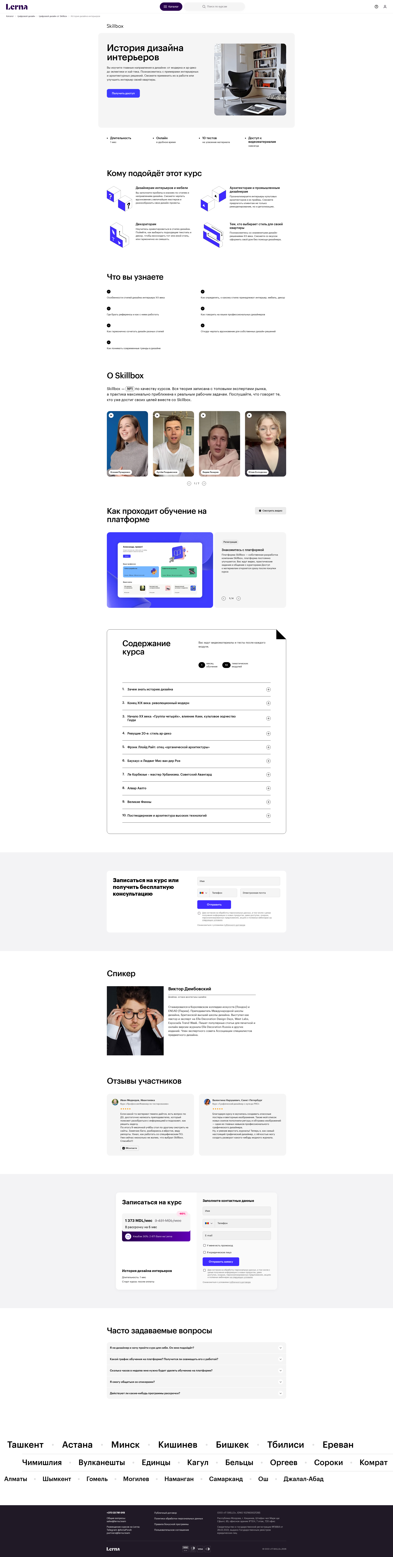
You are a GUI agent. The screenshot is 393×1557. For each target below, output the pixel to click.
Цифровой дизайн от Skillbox (53, 16)
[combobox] (203, 893)
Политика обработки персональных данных (178, 1518)
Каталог (10, 16)
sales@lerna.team (116, 1521)
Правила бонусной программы (171, 1524)
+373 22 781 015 (116, 1513)
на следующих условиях (241, 1277)
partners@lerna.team (118, 1533)
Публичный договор (165, 1513)
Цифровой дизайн (26, 16)
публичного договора (234, 925)
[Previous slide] (189, 483)
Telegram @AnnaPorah (119, 1530)
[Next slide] (204, 483)
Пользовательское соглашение (171, 1530)
